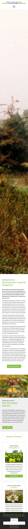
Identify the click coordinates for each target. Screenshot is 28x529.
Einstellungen (14, 526)
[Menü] (14, 7)
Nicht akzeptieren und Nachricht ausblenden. (14, 523)
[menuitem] (14, 7)
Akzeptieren (14, 520)
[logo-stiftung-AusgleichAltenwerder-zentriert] (14, 2)
